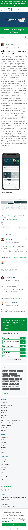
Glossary (3, 447)
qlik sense (5, 378)
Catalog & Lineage (6, 425)
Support (3, 452)
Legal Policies (4, 504)
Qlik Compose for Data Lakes (9, 418)
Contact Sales (5, 479)
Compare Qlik (4, 445)
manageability (13, 373)
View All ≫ (5, 393)
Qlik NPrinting (7, 352)
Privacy (3, 469)
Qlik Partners (4, 440)
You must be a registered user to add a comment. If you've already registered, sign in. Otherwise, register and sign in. (14, 323)
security (12, 378)
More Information (14, 528)
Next (19, 359)
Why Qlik (3, 430)
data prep (5, 373)
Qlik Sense (6, 338)
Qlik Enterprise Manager (7, 423)
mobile (9, 224)
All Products (4, 402)
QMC (4, 349)
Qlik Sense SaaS (8, 346)
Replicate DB (6, 376)
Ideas (3, 37)
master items (15, 386)
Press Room (4, 462)
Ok (14, 524)
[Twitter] (2, 490)
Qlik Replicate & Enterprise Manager (11, 342)
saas (4, 381)
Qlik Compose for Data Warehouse (11, 420)
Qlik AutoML (4, 410)
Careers (3, 472)
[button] (26, 44)
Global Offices (5, 477)
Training (3, 450)
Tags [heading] (4, 367)
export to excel (7, 386)
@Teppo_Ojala (7, 246)
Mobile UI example (6, 192)
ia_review (4, 224)
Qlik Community (6, 486)
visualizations (12, 371)
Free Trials (4, 442)
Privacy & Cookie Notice (8, 506)
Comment (6, 328)
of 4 (15, 359)
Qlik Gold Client (5, 428)
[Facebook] (8, 490)
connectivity (6, 389)
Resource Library (5, 437)
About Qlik (4, 459)
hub (21, 378)
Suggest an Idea (13, 19)
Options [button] (25, 37)
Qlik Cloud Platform (6, 405)
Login (21, 1)
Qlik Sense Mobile (11, 219)
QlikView (3, 413)
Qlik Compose (7, 356)
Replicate (5, 384)
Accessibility (4, 467)
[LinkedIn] (5, 490)
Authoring (20, 371)
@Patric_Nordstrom (7, 271)
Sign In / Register (22, 9)
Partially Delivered (9, 214)
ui (12, 224)
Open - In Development (19, 257)
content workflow (15, 389)
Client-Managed (14, 381)
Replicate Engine (15, 376)
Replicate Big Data (14, 384)
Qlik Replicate (4, 415)
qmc (8, 381)
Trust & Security (5, 464)
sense (16, 378)
